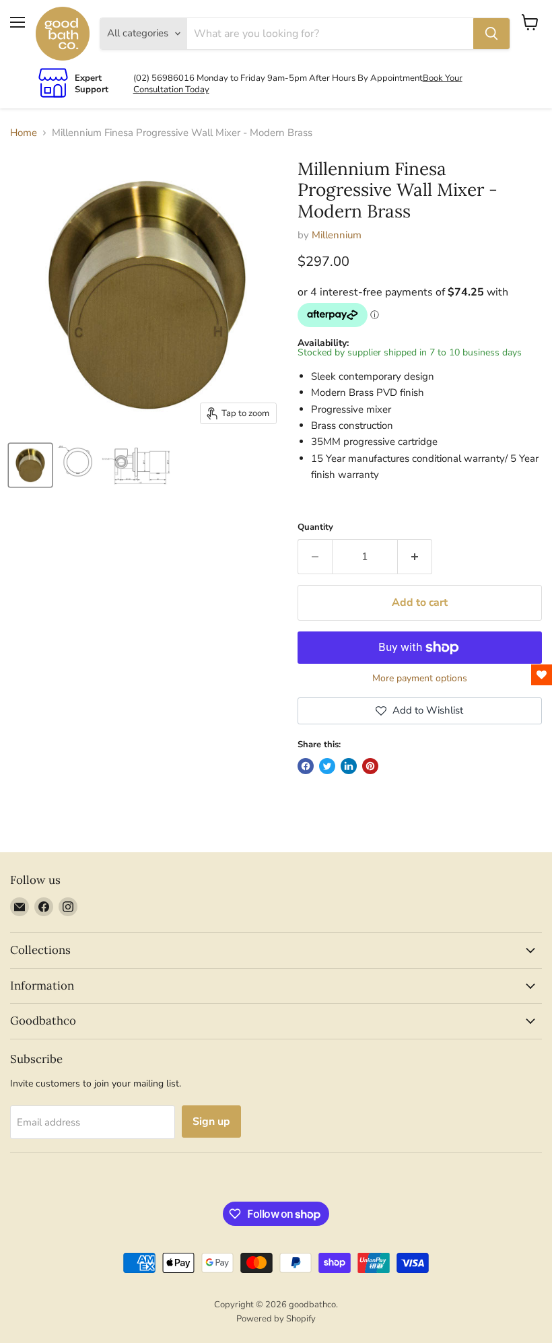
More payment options (419, 678)
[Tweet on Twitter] (327, 766)
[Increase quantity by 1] (415, 556)
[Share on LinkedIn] (349, 766)
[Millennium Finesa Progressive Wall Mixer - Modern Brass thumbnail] (30, 465)
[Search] (491, 33)
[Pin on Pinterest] (370, 766)
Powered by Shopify (276, 1319)
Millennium (336, 235)
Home (23, 133)
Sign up (211, 1121)
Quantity (315, 527)
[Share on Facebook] (306, 766)
